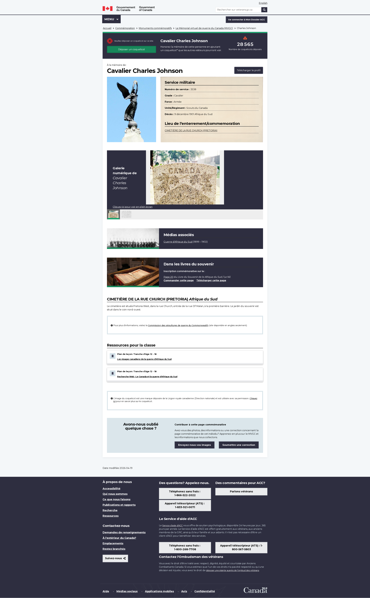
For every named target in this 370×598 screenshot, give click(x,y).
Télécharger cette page (211, 280)
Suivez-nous (116, 559)
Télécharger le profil (249, 70)
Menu (112, 19)
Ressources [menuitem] (111, 515)
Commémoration (125, 28)
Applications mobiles (159, 591)
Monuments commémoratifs (155, 28)
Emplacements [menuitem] (113, 543)
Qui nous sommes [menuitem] (115, 494)
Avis (184, 591)
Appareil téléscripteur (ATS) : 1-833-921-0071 (185, 505)
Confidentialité (204, 591)
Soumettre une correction (238, 445)
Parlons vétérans (241, 491)
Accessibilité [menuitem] (111, 488)
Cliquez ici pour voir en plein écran (132, 206)
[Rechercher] (264, 9)
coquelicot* (171, 50)
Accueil (107, 28)
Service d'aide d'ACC (172, 525)
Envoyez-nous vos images (194, 445)
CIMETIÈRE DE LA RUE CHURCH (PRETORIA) (191, 130)
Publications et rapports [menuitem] (119, 505)
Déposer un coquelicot (131, 49)
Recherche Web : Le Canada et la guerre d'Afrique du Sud (147, 376)
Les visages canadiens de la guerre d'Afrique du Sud (144, 359)
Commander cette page (179, 280)
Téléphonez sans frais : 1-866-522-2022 (185, 493)
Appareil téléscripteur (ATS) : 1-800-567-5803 (241, 547)
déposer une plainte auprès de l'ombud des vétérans (232, 570)
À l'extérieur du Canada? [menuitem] (119, 538)
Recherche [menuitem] (110, 510)
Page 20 (168, 277)
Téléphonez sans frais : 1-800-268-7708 (185, 547)
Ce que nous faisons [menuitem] (116, 499)
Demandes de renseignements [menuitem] (124, 532)
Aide (106, 591)
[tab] (113, 214)
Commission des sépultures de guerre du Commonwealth (178, 325)
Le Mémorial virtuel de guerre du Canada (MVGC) (204, 28)
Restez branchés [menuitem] (114, 549)
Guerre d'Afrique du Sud (178, 241)
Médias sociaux (127, 591)
